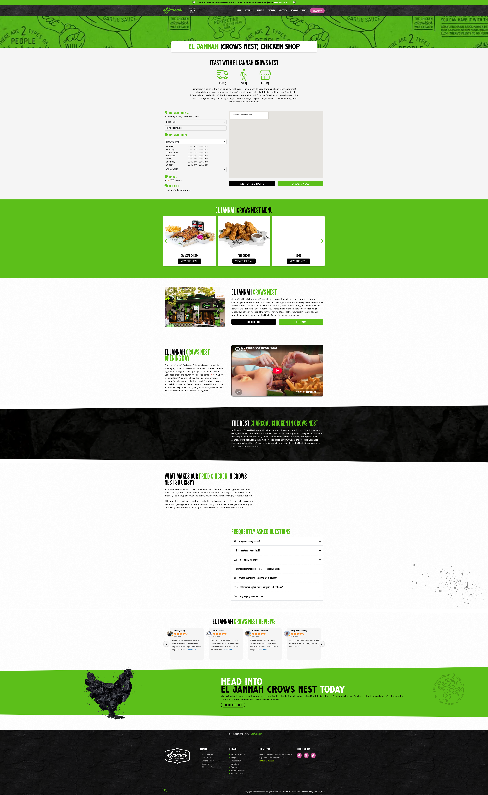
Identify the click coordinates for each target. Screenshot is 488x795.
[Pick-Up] (244, 74)
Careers (234, 767)
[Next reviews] (322, 644)
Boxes (244, 256)
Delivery (260, 10)
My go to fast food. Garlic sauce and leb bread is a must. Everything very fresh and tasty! (304, 643)
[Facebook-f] (299, 755)
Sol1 (323, 792)
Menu (239, 10)
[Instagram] (306, 755)
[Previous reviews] (166, 644)
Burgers (298, 256)
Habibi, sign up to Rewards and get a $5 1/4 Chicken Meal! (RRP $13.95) (244, 2)
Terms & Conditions (291, 792)
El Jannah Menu (208, 754)
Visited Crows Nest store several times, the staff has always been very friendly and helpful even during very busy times (186, 645)
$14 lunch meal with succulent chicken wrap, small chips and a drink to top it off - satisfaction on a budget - (264, 645)
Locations (249, 10)
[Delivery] (222, 74)
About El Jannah (238, 770)
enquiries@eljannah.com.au (178, 190)
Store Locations (238, 754)
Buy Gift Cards (237, 773)
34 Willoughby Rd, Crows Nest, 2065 (182, 116)
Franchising (236, 761)
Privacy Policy (307, 792)
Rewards (294, 10)
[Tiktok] (313, 755)
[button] (166, 241)
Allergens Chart (208, 767)
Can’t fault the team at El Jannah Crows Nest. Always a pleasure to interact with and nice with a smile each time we (225, 645)
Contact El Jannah (266, 761)
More (304, 10)
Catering (271, 10)
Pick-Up (244, 83)
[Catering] (265, 74)
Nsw (247, 734)
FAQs (233, 758)
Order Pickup (207, 758)
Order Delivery (208, 761)
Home (229, 734)
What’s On (283, 10)
